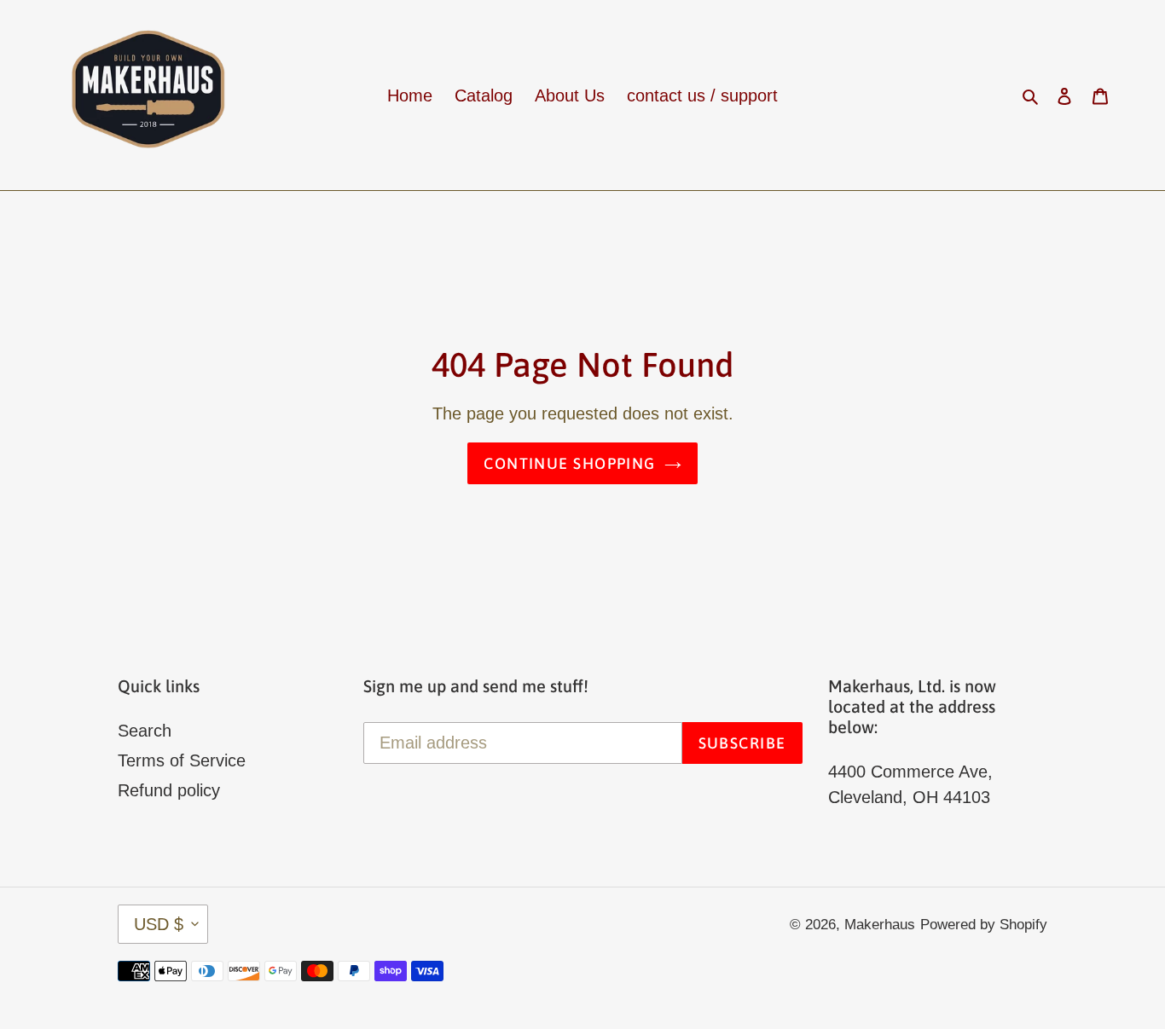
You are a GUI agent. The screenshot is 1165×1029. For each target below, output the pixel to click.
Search (144, 730)
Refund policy (169, 790)
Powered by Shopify (983, 924)
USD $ (158, 924)
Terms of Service (182, 760)
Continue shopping (569, 463)
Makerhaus (879, 924)
